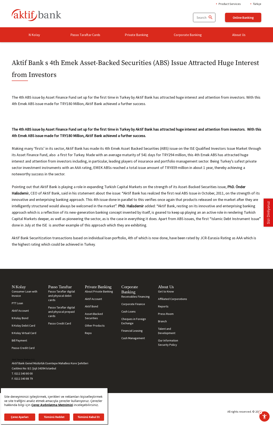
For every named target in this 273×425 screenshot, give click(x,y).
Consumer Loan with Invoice (24, 294)
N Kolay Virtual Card (24, 333)
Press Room (166, 314)
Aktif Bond (91, 306)
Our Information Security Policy (168, 343)
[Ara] (210, 17)
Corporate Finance (133, 304)
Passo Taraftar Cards (85, 35)
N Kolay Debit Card (23, 325)
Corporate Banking (188, 35)
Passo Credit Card (23, 348)
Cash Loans (128, 311)
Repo (88, 333)
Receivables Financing (135, 296)
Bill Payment (19, 340)
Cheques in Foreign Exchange (133, 321)
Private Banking (136, 35)
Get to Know (166, 291)
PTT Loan (17, 303)
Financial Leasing (132, 331)
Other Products (95, 325)
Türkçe (257, 4)
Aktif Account (20, 311)
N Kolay (34, 35)
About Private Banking (99, 291)
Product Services (230, 4)
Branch (162, 321)
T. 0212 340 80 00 (22, 373)
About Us (238, 35)
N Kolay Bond (20, 318)
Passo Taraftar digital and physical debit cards (61, 296)
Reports (163, 306)
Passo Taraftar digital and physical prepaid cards (61, 311)
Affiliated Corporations (172, 299)
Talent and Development (166, 331)
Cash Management (133, 338)
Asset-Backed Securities (94, 316)
